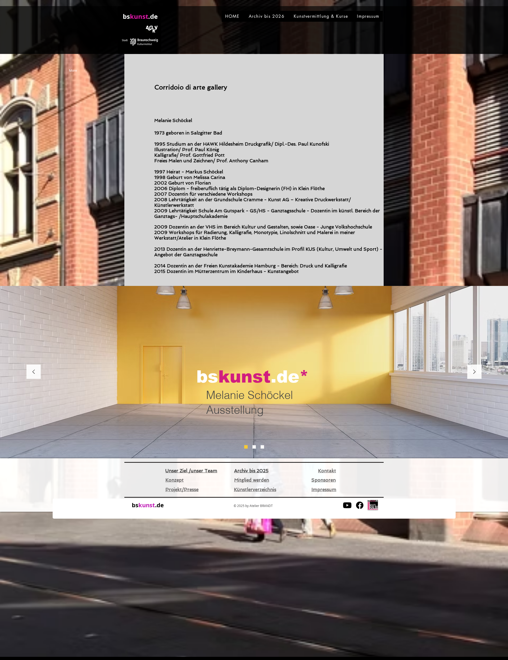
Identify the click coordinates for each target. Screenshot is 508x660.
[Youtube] (347, 505)
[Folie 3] (262, 447)
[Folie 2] (254, 447)
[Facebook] (360, 505)
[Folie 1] (246, 447)
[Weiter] (474, 372)
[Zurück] (33, 372)
